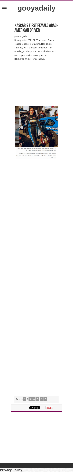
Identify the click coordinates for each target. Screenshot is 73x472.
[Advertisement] (36, 83)
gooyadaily (36, 8)
